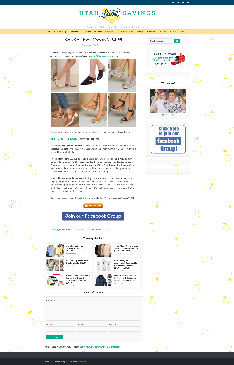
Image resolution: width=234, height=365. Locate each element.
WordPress (83, 361)
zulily (106, 229)
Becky (171, 115)
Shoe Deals (97, 229)
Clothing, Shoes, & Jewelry (62, 229)
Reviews (162, 32)
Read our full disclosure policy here (102, 56)
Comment (50, 300)
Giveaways (152, 32)
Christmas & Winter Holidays (130, 32)
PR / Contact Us (180, 32)
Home (49, 32)
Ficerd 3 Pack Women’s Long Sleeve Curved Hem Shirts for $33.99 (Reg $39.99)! (126, 248)
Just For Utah (90, 32)
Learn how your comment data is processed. (100, 346)
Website (112, 324)
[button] (132, 62)
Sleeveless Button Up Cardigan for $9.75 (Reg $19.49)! (76, 248)
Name (49, 324)
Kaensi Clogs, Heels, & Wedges (65, 138)
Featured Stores (83, 229)
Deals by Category (106, 32)
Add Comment (99, 45)
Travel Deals (75, 32)
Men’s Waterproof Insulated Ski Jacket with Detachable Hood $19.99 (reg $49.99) (125, 278)
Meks (67, 361)
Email (81, 324)
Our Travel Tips (60, 32)
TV (169, 32)
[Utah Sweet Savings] (117, 16)
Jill (163, 115)
